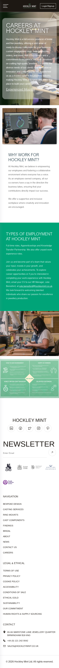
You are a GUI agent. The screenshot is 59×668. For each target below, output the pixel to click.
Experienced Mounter (20, 89)
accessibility (11, 587)
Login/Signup (48, 6)
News (6, 542)
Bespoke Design (12, 504)
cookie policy (11, 581)
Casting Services (13, 509)
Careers (8, 552)
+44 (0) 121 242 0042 (17, 640)
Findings (8, 525)
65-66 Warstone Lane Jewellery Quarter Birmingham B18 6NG (31, 633)
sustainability (11, 603)
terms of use (11, 570)
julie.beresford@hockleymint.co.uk (35, 286)
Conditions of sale (14, 592)
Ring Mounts (10, 515)
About (6, 536)
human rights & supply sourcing (22, 614)
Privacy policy (11, 576)
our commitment (13, 608)
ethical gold (10, 597)
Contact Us (10, 547)
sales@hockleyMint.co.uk (22, 646)
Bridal (7, 531)
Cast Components (13, 520)
